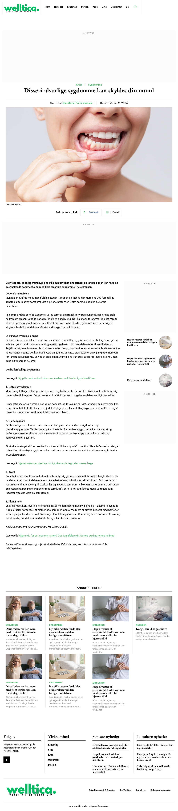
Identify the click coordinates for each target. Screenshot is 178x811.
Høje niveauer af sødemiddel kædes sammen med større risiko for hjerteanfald (141, 361)
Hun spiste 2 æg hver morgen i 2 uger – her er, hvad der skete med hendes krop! (154, 756)
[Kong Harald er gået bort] (165, 380)
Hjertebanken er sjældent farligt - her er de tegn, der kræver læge (55, 463)
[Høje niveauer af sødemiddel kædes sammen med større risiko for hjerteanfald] (165, 361)
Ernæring (12, 625)
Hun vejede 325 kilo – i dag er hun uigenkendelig (155, 746)
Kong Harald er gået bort (139, 380)
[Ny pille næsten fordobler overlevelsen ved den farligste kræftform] (165, 342)
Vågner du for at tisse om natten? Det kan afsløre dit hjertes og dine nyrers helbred (66, 535)
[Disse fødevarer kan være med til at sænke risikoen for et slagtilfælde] (24, 608)
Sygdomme (95, 84)
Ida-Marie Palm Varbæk (77, 103)
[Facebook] (6, 759)
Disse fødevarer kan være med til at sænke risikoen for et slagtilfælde (21, 632)
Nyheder (141, 625)
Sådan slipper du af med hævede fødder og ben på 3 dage (153, 767)
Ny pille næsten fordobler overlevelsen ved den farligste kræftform (56, 378)
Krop (79, 84)
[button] (135, 7)
